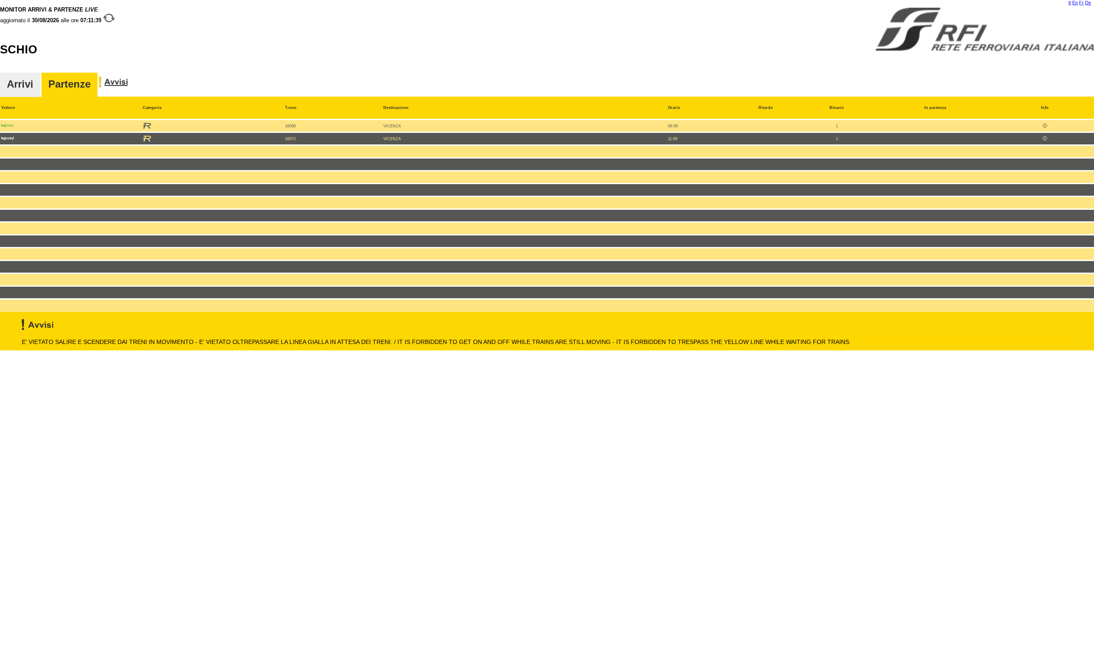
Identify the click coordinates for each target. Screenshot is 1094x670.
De (1088, 2)
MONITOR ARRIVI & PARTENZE (51, 15)
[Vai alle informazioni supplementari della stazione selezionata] (113, 86)
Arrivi (20, 84)
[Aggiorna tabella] (109, 20)
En (1075, 2)
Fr (1081, 2)
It (1069, 2)
